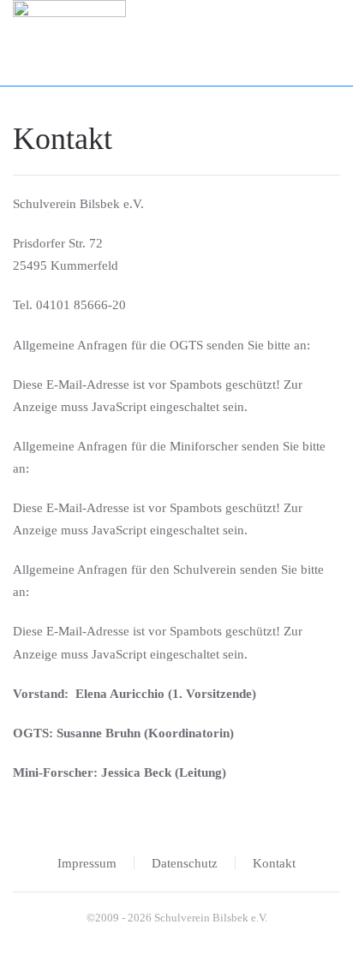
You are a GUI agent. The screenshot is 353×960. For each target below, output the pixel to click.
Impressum (87, 863)
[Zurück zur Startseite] (69, 43)
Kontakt (274, 863)
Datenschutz (185, 863)
